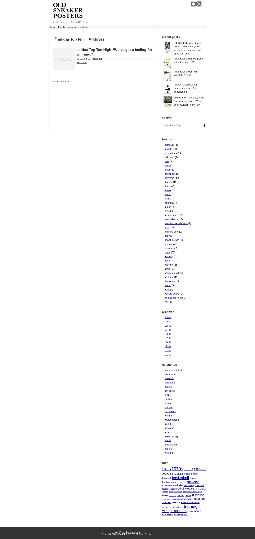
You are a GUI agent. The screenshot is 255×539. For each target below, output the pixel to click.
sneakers (169, 428)
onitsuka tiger (172, 231)
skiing (168, 424)
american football (174, 370)
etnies (168, 190)
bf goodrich (194, 478)
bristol (168, 165)
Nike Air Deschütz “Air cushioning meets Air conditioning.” (185, 88)
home (52, 27)
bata (167, 161)
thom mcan (170, 281)
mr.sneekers (171, 215)
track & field (171, 444)
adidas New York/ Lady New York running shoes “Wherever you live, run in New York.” (190, 101)
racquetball (170, 411)
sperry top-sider (173, 273)
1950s (168, 338)
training (168, 448)
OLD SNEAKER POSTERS (123, 534)
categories (72, 27)
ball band (169, 157)
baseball (169, 378)
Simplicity (136, 532)
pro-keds (169, 244)
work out (169, 453)
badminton (170, 374)
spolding (169, 277)
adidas (98, 59)
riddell (168, 260)
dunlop (168, 186)
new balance (171, 219)
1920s (168, 350)
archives (84, 27)
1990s (168, 321)
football (199, 485)
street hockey (171, 436)
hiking (203, 489)
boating (168, 386)
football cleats (184, 488)
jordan (168, 207)
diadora (169, 182)
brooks (168, 169)
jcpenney (169, 203)
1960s (168, 334)
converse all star (173, 485)
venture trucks (172, 293)
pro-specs (170, 248)
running (169, 415)
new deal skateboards (176, 223)
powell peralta (172, 240)
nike (167, 227)
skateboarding (172, 420)
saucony (169, 265)
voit (166, 302)
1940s (168, 342)
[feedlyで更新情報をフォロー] (193, 5)
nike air (172, 495)
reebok (168, 256)
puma (167, 252)
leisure (168, 403)
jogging (165, 492)
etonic (168, 194)
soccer (168, 432)
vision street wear (174, 298)
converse (169, 178)
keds (167, 211)
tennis (168, 440)
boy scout (170, 391)
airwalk (168, 149)
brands (61, 27)
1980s (168, 325)
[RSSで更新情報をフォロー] (198, 5)
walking (190, 511)
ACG (204, 470)
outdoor (169, 407)
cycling (168, 399)
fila (166, 198)
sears (167, 269)
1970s (168, 330)
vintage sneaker (174, 511)
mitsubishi (178, 492)
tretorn (168, 285)
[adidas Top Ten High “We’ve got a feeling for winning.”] (64, 59)
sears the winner (173, 499)
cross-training (189, 486)
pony (167, 236)
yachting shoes (181, 514)
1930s (168, 346)
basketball (170, 382)
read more (82, 62)
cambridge (170, 174)
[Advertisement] (78, 103)
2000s (168, 317)
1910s (168, 354)
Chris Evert (182, 482)
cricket (168, 395)
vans (167, 289)
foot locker (197, 489)
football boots (168, 489)
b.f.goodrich (171, 153)
